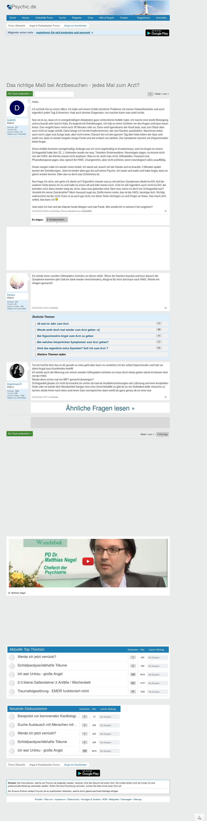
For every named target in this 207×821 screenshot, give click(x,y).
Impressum (60, 799)
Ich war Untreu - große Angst (40, 673)
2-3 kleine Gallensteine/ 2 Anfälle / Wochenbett (54, 682)
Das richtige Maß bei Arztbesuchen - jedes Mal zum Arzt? (73, 84)
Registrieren (143, 17)
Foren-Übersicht (16, 764)
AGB (105, 799)
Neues (25, 17)
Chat (90, 17)
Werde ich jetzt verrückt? (37, 656)
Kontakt (38, 799)
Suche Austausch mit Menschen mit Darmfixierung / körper (63, 724)
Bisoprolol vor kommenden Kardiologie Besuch (54, 715)
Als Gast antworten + (20, 93)
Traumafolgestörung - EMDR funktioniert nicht (53, 690)
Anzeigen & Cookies (90, 799)
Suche (62, 17)
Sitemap (138, 799)
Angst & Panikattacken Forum (44, 764)
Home (13, 17)
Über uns (48, 799)
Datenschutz (73, 799)
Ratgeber (77, 17)
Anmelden (161, 17)
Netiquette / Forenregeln (120, 799)
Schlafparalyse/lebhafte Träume (42, 664)
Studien (124, 17)
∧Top (199, 817)
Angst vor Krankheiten (75, 764)
